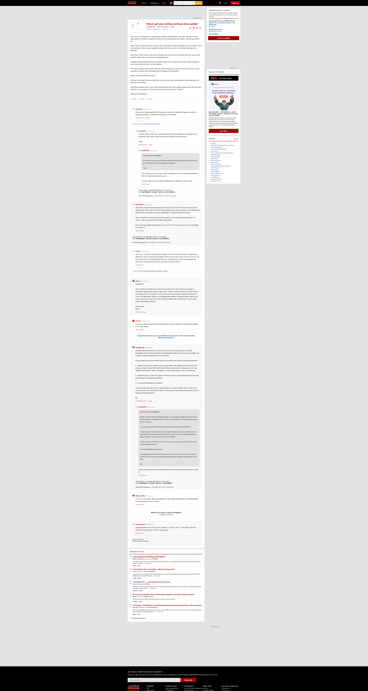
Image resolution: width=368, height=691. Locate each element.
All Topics (213, 143)
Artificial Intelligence (216, 147)
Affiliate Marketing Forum (166, 338)
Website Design (215, 171)
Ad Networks (214, 151)
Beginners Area (148, 596)
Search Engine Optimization (218, 149)
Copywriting (214, 162)
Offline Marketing (216, 160)
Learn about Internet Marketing (193, 688)
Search (199, 3)
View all (236, 139)
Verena (213, 26)
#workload (141, 99)
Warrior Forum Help (216, 179)
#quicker (133, 99)
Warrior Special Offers (172, 688)
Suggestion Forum (216, 181)
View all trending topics (137, 618)
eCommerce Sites (216, 164)
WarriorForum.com (216, 31)
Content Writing (138, 271)
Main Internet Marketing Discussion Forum (222, 145)
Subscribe (165, 29)
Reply (134, 566)
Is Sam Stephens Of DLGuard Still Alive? (149, 556)
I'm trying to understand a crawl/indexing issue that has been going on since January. (167, 605)
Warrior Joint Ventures (217, 173)
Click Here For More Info (166, 514)
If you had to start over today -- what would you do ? (154, 569)
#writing (149, 99)
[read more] (148, 563)
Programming (214, 170)
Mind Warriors (215, 168)
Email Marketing (215, 155)
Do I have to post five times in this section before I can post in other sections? (164, 594)
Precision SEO (156, 124)
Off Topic (155, 559)
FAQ (148, 688)
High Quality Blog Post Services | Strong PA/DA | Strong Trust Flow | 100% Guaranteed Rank (166, 336)
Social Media (214, 158)
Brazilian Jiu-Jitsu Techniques (142, 124)
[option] (223, 104)
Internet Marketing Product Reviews (221, 166)
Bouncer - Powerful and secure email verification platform (223, 113)
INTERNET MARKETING (154, 29)
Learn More (223, 131)
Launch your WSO (223, 38)
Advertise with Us (197, 18)
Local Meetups (215, 177)
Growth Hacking (215, 156)
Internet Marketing (149, 571)
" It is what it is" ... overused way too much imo (151, 582)
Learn (164, 3)
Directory (205, 688)
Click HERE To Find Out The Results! (165, 196)
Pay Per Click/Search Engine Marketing (222, 153)
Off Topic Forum (215, 175)
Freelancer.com (226, 688)
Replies (135, 591)
